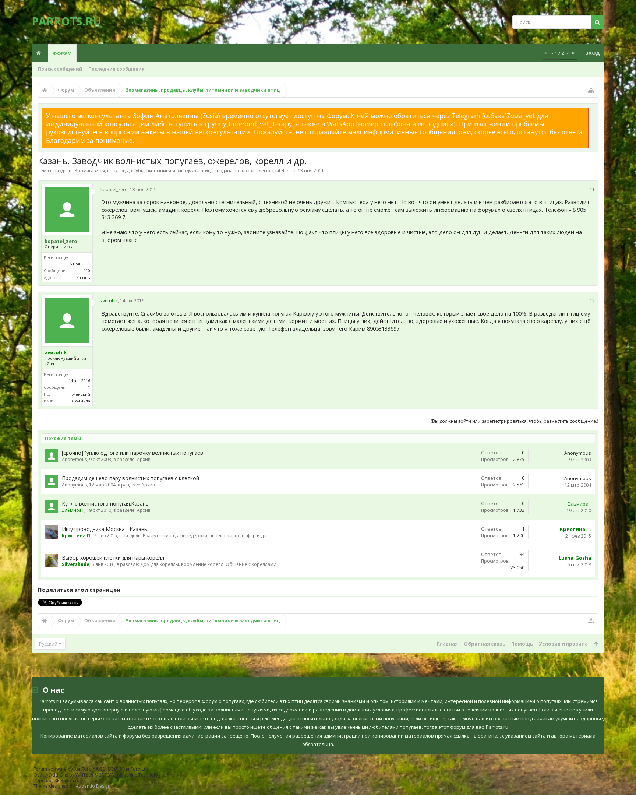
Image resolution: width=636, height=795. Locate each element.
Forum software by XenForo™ (91, 769)
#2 (592, 300)
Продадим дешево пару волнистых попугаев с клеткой (130, 478)
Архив (143, 459)
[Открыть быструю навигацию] (591, 90)
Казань (83, 277)
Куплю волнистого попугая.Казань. (106, 503)
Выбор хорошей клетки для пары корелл (113, 557)
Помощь (522, 643)
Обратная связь (484, 643)
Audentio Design (93, 786)
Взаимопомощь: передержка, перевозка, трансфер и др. (205, 535)
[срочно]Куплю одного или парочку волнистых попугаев (132, 452)
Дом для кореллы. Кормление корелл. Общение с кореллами (208, 564)
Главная (447, 643)
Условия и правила (563, 643)
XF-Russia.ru (67, 780)
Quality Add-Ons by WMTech (104, 775)
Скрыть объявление (593, 111)
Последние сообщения (116, 69)
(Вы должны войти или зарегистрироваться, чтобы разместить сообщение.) (514, 421)
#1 (592, 189)
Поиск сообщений (60, 69)
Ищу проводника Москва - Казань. (105, 528)
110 (87, 270)
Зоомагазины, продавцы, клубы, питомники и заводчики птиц (142, 171)
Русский (48, 643)
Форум (62, 53)
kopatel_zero (282, 171)
